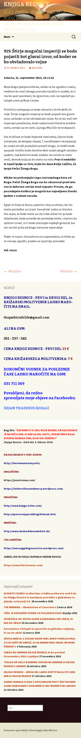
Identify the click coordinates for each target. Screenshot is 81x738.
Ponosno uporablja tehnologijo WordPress (30, 730)
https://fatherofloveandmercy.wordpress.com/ (33, 488)
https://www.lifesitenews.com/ (23, 565)
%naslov (12, 271)
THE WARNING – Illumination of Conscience (30, 607)
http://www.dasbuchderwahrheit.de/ (27, 531)
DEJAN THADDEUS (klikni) (26, 408)
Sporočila (37, 67)
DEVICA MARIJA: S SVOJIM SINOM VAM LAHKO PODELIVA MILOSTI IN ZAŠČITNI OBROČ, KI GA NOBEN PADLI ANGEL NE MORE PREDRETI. (40, 642)
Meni (7, 37)
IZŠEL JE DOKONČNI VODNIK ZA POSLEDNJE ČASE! (33, 613)
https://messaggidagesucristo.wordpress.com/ (34, 548)
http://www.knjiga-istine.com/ (23, 505)
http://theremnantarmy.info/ (22, 463)
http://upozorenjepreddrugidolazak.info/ (30, 514)
